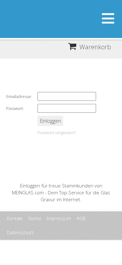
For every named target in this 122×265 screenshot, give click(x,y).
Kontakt (15, 218)
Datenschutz (20, 232)
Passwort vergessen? (57, 132)
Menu (108, 16)
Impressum (59, 218)
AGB (81, 218)
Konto (34, 218)
